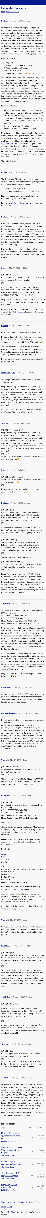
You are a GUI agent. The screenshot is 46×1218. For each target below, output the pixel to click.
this (22, 889)
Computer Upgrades (13, 7)
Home (3, 1202)
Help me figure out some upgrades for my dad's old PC (12, 1135)
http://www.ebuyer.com (19, 203)
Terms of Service (35, 1202)
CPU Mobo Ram (3, 854)
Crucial (20, 312)
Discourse (14, 1212)
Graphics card (6, 860)
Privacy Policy (6, 1207)
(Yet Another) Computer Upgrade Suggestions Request (11, 1150)
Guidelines (23, 1202)
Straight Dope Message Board (12, 2)
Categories (12, 1202)
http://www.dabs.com (9, 144)
